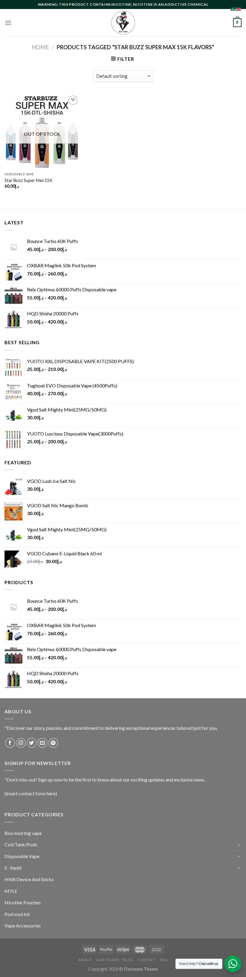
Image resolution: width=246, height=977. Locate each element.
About (85, 959)
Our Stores (107, 959)
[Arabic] (233, 8)
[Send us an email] (42, 743)
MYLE (10, 891)
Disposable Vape (21, 856)
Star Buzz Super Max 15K (28, 180)
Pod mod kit (17, 914)
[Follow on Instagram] (21, 743)
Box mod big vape (23, 833)
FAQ (164, 959)
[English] (239, 8)
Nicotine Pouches (22, 902)
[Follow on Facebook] (10, 743)
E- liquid (12, 867)
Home (40, 47)
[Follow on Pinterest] (53, 743)
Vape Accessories (22, 925)
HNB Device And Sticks (29, 879)
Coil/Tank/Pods (20, 844)
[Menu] (8, 22)
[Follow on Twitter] (32, 743)
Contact (146, 959)
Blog (128, 959)
